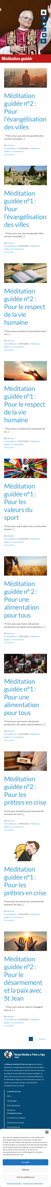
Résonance (11, 1110)
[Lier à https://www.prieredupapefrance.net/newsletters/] (43, 12)
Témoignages (12, 1101)
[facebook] (44, 18)
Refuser (25, 1169)
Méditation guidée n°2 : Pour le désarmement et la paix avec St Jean (23, 978)
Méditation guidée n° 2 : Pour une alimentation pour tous (21, 599)
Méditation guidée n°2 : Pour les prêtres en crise (25, 790)
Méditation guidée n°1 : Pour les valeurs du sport (20, 501)
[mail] (44, 35)
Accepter (25, 1162)
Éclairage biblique (13, 1105)
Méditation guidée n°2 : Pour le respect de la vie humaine (24, 306)
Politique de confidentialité (33, 1183)
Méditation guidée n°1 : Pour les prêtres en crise (25, 881)
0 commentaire (17, 151)
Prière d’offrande (13, 1127)
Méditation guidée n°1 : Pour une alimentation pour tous (21, 696)
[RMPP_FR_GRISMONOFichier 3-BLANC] (24, 1051)
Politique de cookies (14, 1183)
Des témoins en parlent (15, 1123)
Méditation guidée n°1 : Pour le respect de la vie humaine (24, 404)
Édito (9, 1096)
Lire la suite (8, 154)
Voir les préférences (25, 1177)
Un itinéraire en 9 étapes (16, 1118)
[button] (47, 1132)
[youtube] (44, 23)
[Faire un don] (44, 29)
